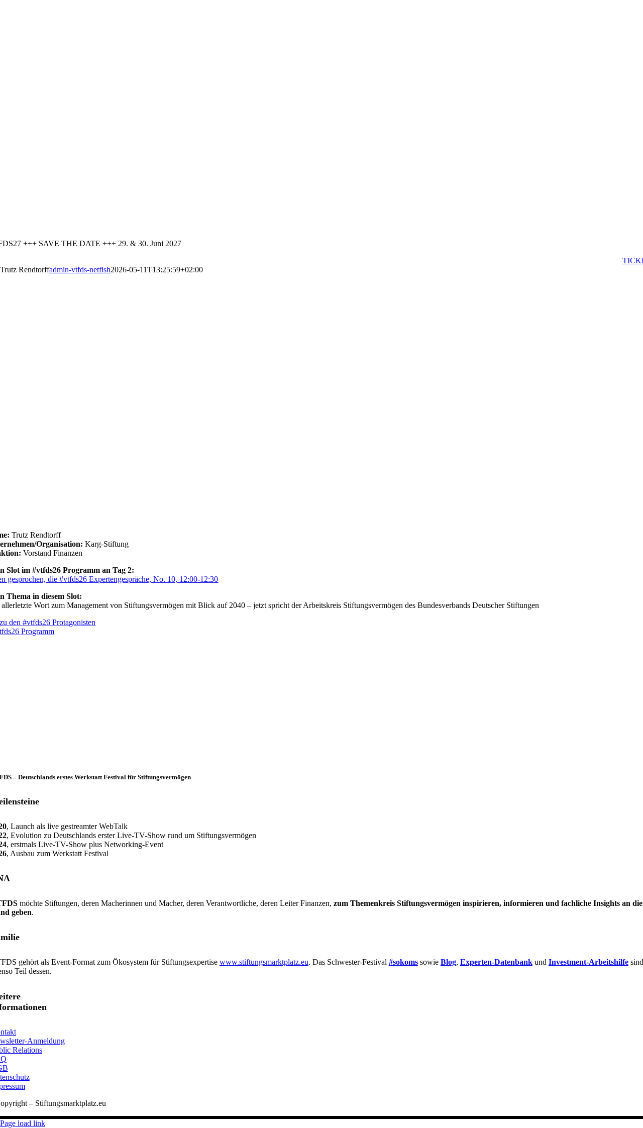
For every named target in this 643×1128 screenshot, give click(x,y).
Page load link (22, 1123)
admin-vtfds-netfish (80, 269)
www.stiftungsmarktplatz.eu (264, 962)
